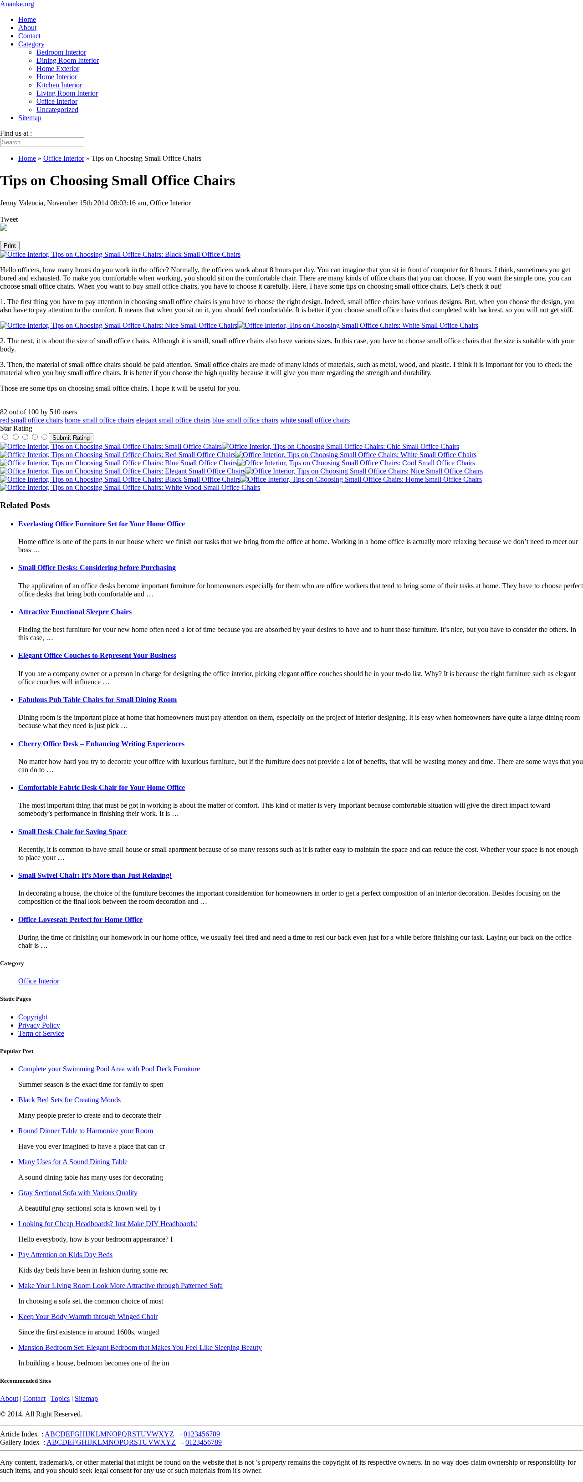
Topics (60, 1398)
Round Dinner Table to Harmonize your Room (85, 1131)
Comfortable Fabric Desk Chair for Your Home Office (101, 787)
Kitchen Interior (59, 85)
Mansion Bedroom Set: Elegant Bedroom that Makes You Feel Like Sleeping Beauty (140, 1347)
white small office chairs (315, 420)
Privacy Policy (39, 1025)
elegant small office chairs (173, 420)
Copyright (32, 1017)
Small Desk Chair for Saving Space (72, 831)
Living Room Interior (67, 93)
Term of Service (41, 1033)
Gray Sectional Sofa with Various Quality (78, 1193)
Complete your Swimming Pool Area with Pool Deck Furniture (109, 1069)
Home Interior (56, 77)
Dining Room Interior (67, 60)
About (27, 27)
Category (31, 44)
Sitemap (29, 118)
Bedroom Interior (61, 52)
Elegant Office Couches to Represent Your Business (97, 655)
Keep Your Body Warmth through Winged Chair (88, 1316)
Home (27, 19)
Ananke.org (17, 4)
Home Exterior (57, 68)
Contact (29, 36)
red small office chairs (31, 420)
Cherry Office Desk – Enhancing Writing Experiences (101, 744)
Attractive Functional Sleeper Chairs (75, 612)
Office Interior (56, 101)
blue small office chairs (245, 420)
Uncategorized (57, 109)
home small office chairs (99, 420)
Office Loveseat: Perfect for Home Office (80, 919)
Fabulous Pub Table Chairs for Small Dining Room (97, 699)
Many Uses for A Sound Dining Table (73, 1162)
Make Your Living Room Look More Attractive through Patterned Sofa (120, 1285)
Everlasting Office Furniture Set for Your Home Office (101, 524)
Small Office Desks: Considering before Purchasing (97, 567)
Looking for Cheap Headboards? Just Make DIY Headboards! (107, 1223)
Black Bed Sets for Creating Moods (69, 1100)
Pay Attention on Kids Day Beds (65, 1254)
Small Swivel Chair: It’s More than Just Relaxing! (95, 875)
